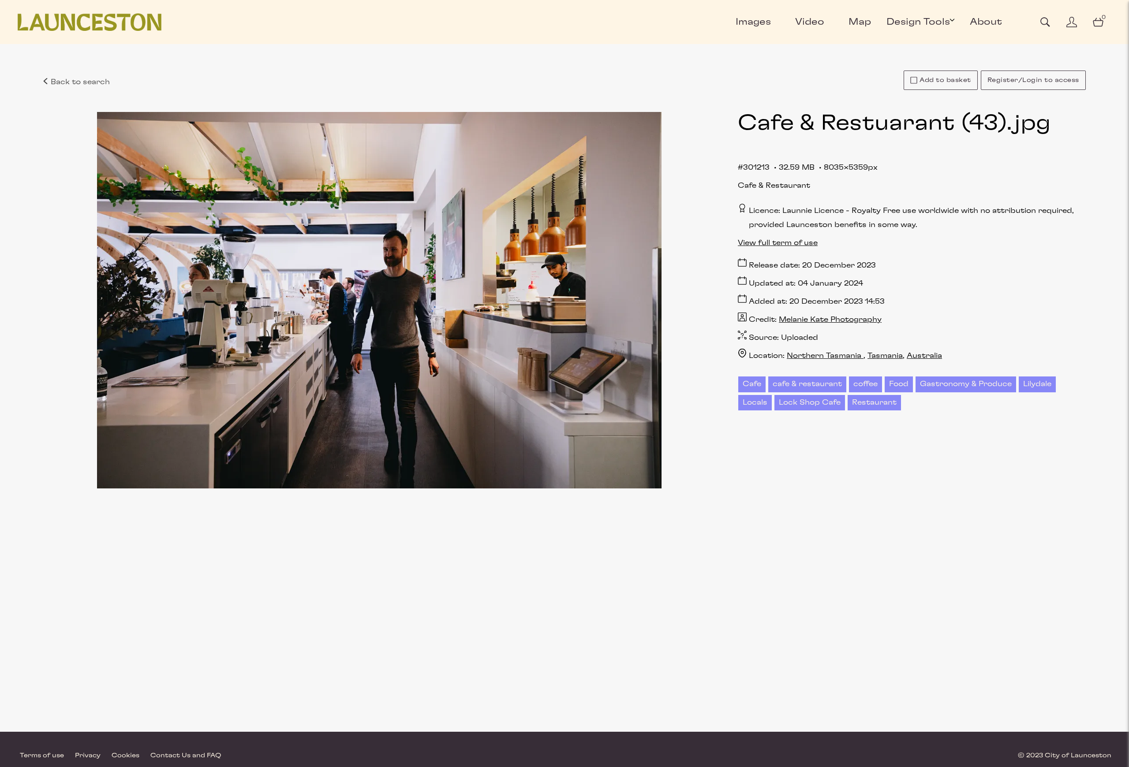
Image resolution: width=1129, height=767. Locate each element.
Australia (924, 355)
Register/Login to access (1033, 80)
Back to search (79, 82)
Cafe (752, 383)
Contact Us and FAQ (185, 755)
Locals (755, 402)
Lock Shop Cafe (810, 402)
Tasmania (885, 355)
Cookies (125, 755)
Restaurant (874, 402)
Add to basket (945, 80)
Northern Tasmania (825, 355)
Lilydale (1037, 383)
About (986, 21)
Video (809, 21)
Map (860, 21)
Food (898, 383)
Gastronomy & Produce (966, 383)
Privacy (88, 755)
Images (753, 21)
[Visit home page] (89, 22)
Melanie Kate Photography (830, 319)
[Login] (1071, 22)
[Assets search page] (1045, 22)
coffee (865, 383)
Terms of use (42, 755)
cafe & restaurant (807, 383)
